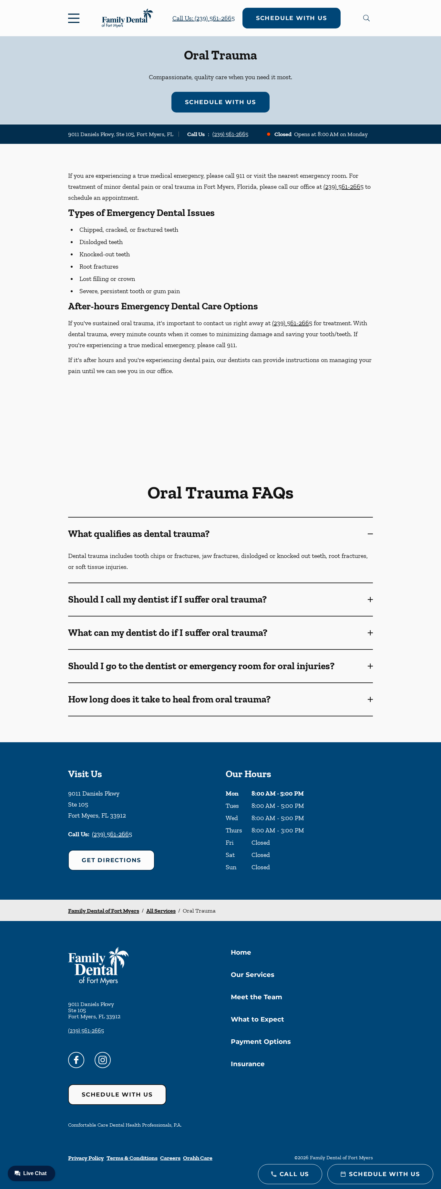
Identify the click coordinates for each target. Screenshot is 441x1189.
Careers (170, 1158)
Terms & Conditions (132, 1158)
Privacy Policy (86, 1158)
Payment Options (261, 1041)
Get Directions (111, 860)
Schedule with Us (291, 18)
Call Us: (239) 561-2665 (203, 18)
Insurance (248, 1064)
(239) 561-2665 (230, 134)
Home (241, 952)
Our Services (252, 975)
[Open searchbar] (366, 18)
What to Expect (257, 1019)
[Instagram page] (103, 1060)
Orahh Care (197, 1158)
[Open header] (75, 18)
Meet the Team (256, 997)
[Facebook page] (76, 1060)
